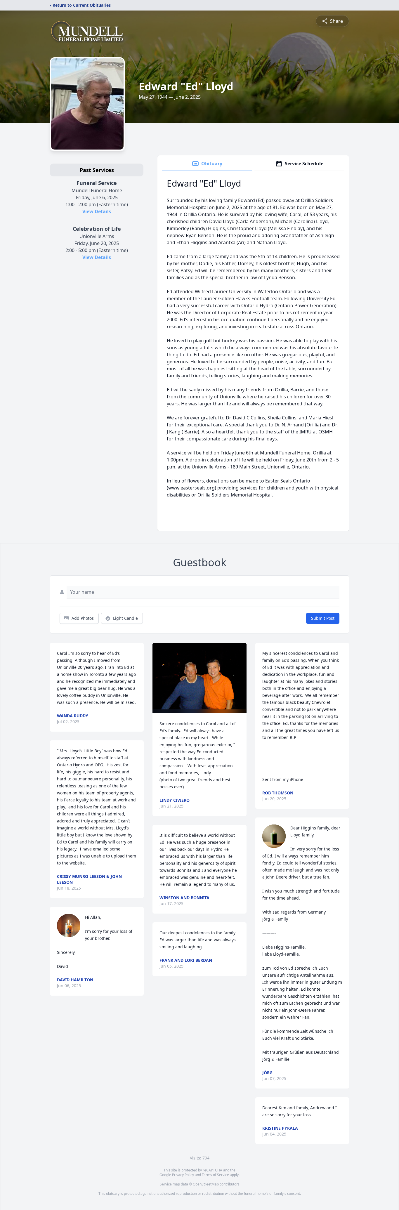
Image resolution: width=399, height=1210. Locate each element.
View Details (96, 211)
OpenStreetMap (206, 1184)
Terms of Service (215, 1174)
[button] (199, 678)
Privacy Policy (183, 1174)
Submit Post (322, 618)
